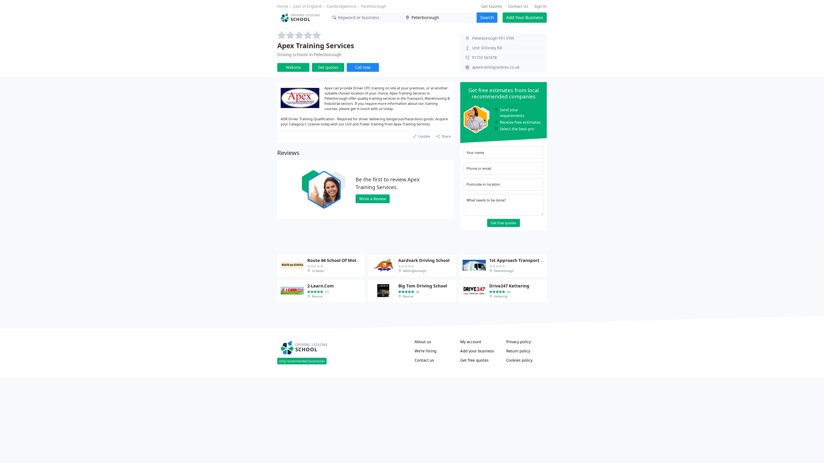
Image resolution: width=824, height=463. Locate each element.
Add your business (477, 350)
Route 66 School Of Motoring (337, 260)
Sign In (540, 6)
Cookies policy (519, 360)
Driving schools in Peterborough (309, 54)
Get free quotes (503, 223)
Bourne (317, 296)
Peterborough (373, 6)
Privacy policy (518, 341)
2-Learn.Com (320, 286)
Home (282, 6)
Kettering (500, 296)
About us (423, 341)
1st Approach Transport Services (523, 260)
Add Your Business (524, 17)
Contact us (424, 360)
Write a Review (372, 198)
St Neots (318, 271)
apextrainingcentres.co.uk (496, 67)
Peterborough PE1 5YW (493, 38)
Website (293, 67)
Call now (363, 67)
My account (470, 341)
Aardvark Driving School (424, 260)
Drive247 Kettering (509, 286)
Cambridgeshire (341, 6)
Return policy (518, 350)
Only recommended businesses (302, 361)
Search (487, 17)
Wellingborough (414, 271)
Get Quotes (491, 6)
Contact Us (518, 6)
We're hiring (425, 350)
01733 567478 (484, 57)
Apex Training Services (315, 45)
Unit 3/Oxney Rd (487, 47)
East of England (307, 6)
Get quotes (328, 67)
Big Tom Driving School (422, 286)
